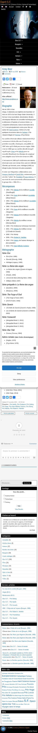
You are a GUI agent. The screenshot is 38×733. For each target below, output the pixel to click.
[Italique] (5, 457)
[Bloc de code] (21, 457)
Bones (6, 72)
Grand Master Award (20, 678)
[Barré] (10, 457)
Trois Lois (26, 704)
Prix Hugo (5, 406)
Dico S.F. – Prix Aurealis (9, 605)
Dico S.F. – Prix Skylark (9, 618)
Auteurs (17, 56)
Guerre (14, 681)
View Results (19, 509)
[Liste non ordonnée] (15, 457)
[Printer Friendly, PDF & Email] (12, 84)
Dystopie (17, 673)
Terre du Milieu (19, 704)
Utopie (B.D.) (6, 592)
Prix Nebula (5, 408)
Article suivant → (30, 413)
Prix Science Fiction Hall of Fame (19, 698)
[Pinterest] (30, 7)
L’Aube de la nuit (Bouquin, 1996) (20, 628)
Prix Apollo (13, 404)
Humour (32, 681)
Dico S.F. (18, 40)
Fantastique (8, 499)
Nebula (21, 151)
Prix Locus (29, 692)
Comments (7, 74)
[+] (28, 457)
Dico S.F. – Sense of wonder (19, 646)
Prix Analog (9, 687)
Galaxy (16, 240)
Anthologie (4, 673)
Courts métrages (7, 556)
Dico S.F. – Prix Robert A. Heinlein (13, 611)
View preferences (19, 379)
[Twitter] (26, 7)
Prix (4, 687)
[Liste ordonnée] (13, 457)
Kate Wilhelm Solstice (21, 246)
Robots (21, 701)
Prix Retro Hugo (16, 695)
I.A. (3, 684)
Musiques (5, 566)
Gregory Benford (8, 174)
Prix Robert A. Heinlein (17, 408)
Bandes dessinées (8, 549)
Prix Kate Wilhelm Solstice (17, 406)
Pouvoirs (30, 684)
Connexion (33, 444)
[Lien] (23, 457)
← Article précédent (8, 413)
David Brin (19, 174)
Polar (19, 684)
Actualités (5, 540)
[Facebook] (23, 7)
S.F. (26, 700)
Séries (18, 64)
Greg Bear (7, 69)
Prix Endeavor (21, 404)
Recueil (15, 701)
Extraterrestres (9, 676)
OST (16, 684)
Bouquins (18, 44)
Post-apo (23, 684)
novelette (31, 195)
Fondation (5, 678)
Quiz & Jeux (6, 572)
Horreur (17, 135)
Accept (19, 368)
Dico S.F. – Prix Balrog (9, 598)
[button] (35, 348)
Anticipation (11, 673)
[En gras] (3, 457)
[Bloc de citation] (18, 457)
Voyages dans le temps (11, 707)
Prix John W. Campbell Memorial (13, 693)
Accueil (11, 7)
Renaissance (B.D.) (8, 595)
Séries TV (5, 575)
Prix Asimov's (23, 687)
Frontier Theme (32, 731)
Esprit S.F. (5, 2)
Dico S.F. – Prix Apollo (9, 602)
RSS (4, 9)
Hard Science (23, 681)
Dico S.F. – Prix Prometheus (11, 615)
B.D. (18, 52)
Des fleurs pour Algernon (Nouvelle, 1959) (22, 634)
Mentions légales (20, 384)
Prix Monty (29, 406)
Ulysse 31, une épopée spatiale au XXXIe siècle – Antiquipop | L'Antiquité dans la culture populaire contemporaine (17, 655)
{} (26, 457)
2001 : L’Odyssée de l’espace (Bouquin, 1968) (16, 608)
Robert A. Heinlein (20, 237)
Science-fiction (9, 496)
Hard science (13, 130)
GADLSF (11, 678)
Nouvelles (19, 48)
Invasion (7, 684)
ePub (21, 673)
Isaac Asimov (29, 177)
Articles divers (6, 543)
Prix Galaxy (30, 404)
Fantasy (25, 132)
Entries (6, 718)
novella (31, 190)
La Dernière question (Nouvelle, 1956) (21, 660)
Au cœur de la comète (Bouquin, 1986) (14, 589)
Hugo (13, 151)
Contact (18, 7)
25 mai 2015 (14, 72)
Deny (19, 374)
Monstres (12, 684)
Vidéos (4, 579)
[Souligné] (8, 457)
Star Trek (12, 704)
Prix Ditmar (15, 690)
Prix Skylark (9, 701)
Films (18, 60)
